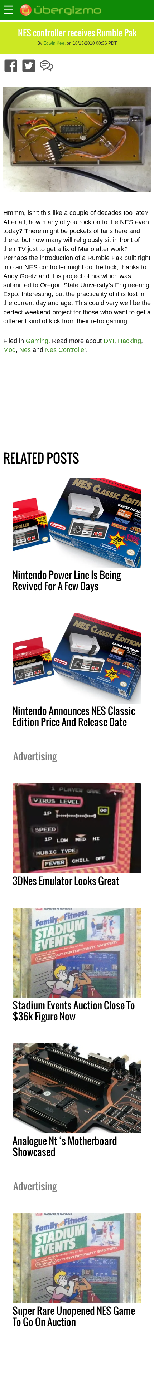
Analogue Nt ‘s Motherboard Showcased (65, 1146)
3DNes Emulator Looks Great (66, 880)
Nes (25, 349)
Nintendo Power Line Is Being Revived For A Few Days (67, 580)
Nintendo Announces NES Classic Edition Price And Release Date (74, 716)
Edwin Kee (53, 43)
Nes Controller (65, 349)
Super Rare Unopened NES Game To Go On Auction (74, 1316)
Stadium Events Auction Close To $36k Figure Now (74, 1010)
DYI (109, 340)
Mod (9, 349)
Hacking (129, 340)
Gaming (37, 340)
